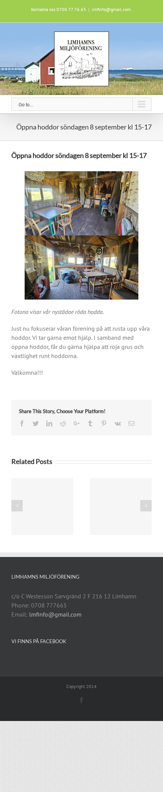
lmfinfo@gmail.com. (112, 9)
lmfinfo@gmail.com (55, 614)
